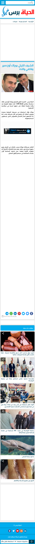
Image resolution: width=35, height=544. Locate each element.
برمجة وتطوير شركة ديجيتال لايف (17, 537)
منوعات (15, 21)
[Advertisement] (17, 42)
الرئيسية (31, 21)
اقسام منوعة (23, 21)
